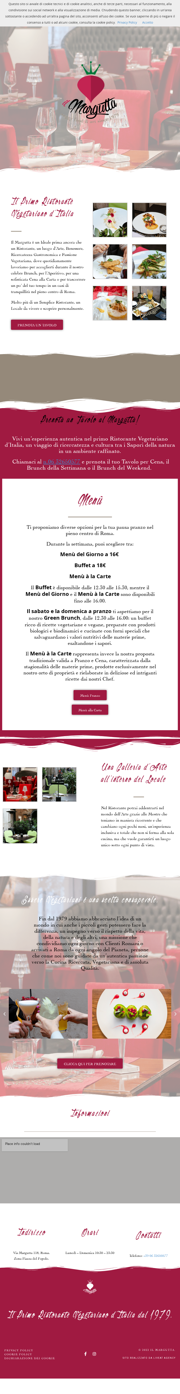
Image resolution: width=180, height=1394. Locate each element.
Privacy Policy (127, 22)
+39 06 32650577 (155, 1255)
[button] (4, 1013)
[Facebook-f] (85, 1354)
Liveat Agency (164, 1358)
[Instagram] (94, 1354)
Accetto (147, 22)
